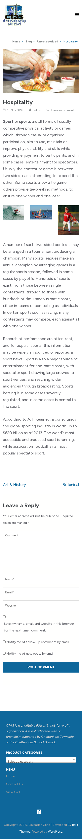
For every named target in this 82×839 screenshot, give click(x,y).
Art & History (14, 484)
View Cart (13, 792)
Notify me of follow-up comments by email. (37, 642)
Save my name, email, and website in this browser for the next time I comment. (39, 627)
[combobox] (41, 760)
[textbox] (41, 761)
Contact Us (14, 784)
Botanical (70, 484)
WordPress (55, 831)
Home (10, 776)
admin (37, 110)
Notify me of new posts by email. (30, 653)
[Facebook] (39, 812)
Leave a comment (62, 110)
